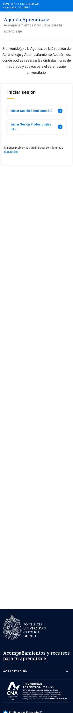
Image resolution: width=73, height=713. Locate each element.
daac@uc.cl (11, 151)
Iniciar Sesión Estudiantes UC (36, 111)
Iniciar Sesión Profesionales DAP (36, 127)
